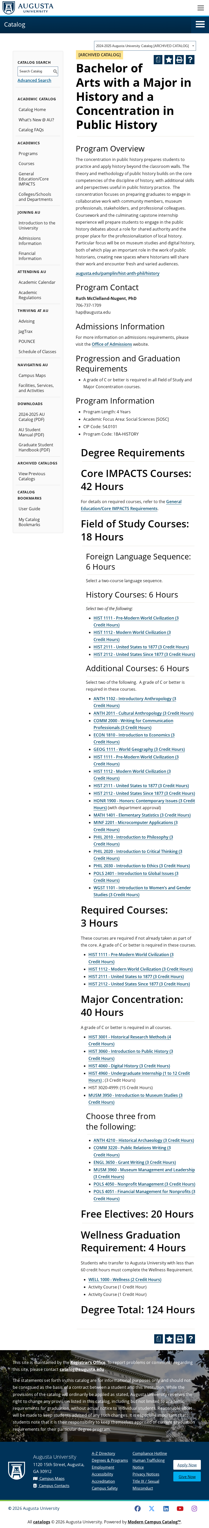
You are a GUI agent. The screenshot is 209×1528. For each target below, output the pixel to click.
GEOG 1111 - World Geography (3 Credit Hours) (139, 749)
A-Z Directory (103, 1453)
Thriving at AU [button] (33, 310)
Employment (103, 1467)
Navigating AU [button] (33, 364)
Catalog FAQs (31, 130)
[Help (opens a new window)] (190, 59)
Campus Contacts (53, 1485)
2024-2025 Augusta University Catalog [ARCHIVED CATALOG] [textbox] (142, 46)
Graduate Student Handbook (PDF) (36, 447)
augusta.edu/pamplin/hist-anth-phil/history (118, 273)
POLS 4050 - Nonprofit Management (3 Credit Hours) (144, 1184)
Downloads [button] (30, 403)
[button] (200, 24)
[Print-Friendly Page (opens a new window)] (179, 59)
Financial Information (30, 256)
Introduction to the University (37, 225)
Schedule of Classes (37, 351)
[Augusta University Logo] (27, 8)
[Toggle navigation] (201, 8)
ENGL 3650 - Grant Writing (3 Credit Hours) (135, 1162)
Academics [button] (29, 142)
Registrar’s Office (87, 1362)
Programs (28, 153)
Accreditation (103, 1481)
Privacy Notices (146, 1474)
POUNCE (27, 341)
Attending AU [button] (32, 271)
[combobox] (145, 46)
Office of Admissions (112, 344)
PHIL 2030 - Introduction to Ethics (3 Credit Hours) (142, 866)
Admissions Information (30, 240)
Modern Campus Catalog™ (154, 1522)
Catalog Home (32, 109)
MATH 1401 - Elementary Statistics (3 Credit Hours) (142, 815)
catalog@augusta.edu (82, 1369)
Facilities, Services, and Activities (36, 388)
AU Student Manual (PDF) (31, 432)
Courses (26, 163)
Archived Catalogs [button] (37, 463)
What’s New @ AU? (36, 120)
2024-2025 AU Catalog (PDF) (32, 416)
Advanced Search (34, 80)
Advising (27, 321)
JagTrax (25, 331)
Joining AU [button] (29, 212)
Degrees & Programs (110, 1460)
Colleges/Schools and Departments (36, 196)
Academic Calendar (37, 282)
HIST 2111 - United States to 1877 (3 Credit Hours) (141, 647)
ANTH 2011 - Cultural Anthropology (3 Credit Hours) (143, 713)
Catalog (14, 24)
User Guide (29, 509)
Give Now (187, 1476)
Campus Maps (32, 375)
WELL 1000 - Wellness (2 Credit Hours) (124, 1279)
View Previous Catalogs (32, 476)
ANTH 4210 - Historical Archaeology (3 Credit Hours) (144, 1140)
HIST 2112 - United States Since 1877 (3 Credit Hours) (144, 654)
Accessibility (102, 1474)
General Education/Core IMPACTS (34, 179)
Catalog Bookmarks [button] (30, 495)
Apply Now (187, 1464)
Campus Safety (105, 1488)
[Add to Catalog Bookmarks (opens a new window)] (168, 59)
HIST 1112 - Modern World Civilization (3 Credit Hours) (140, 969)
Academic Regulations (30, 295)
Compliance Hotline (150, 1453)
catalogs (41, 1522)
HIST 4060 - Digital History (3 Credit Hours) (129, 1066)
